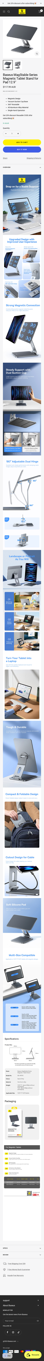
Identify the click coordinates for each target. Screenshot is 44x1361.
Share (5, 158)
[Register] (38, 1321)
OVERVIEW (7, 167)
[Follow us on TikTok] (18, 1332)
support (6, 1300)
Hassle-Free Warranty (15, 1275)
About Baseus (9, 1305)
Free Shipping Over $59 (16, 1264)
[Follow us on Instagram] (13, 1332)
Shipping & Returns (34, 158)
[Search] (9, 11)
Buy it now (22, 149)
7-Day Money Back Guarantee (18, 1270)
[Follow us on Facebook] (7, 1332)
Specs (5, 1248)
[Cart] (39, 11)
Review (5, 1255)
